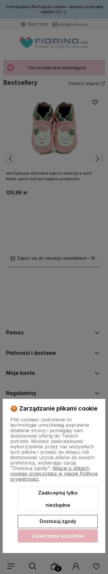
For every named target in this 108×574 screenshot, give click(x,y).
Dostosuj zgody (58, 521)
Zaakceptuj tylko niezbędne (58, 499)
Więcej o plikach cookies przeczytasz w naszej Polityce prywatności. (54, 473)
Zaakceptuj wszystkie (58, 536)
